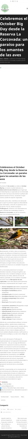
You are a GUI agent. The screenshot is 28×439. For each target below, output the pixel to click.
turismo (3, 400)
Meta (22, 397)
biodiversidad (4, 397)
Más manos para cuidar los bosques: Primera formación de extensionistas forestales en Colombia (21, 423)
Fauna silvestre (15, 397)
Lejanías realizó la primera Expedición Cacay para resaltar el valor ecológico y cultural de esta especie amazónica (6, 423)
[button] (27, 8)
